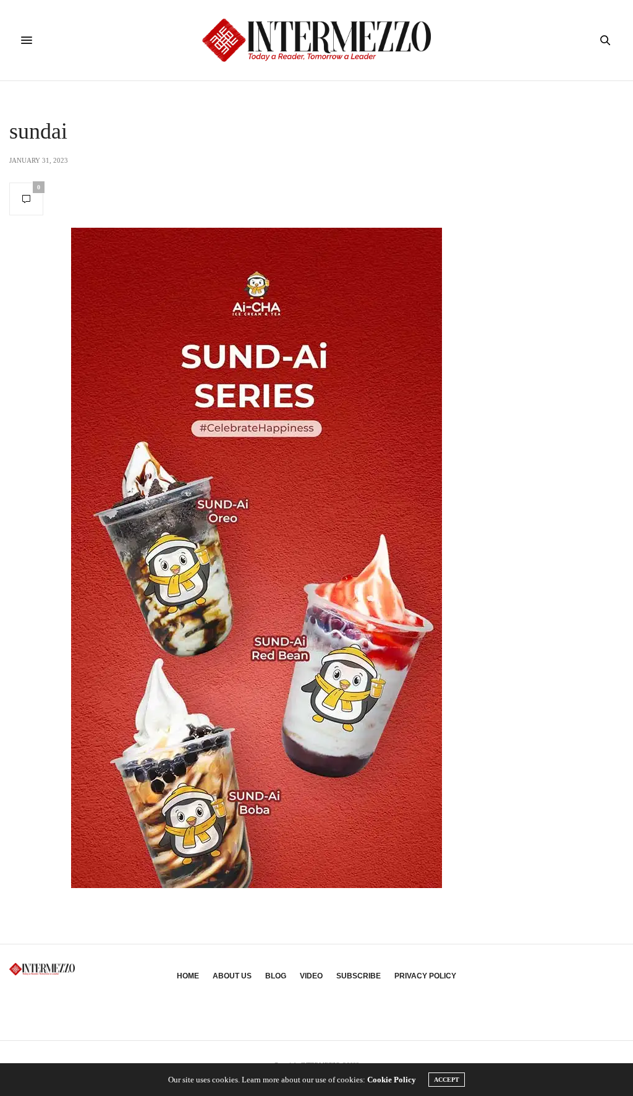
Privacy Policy (425, 976)
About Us (232, 976)
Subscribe (358, 976)
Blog (275, 976)
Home (188, 976)
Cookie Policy (391, 1079)
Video (311, 976)
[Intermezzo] (316, 40)
